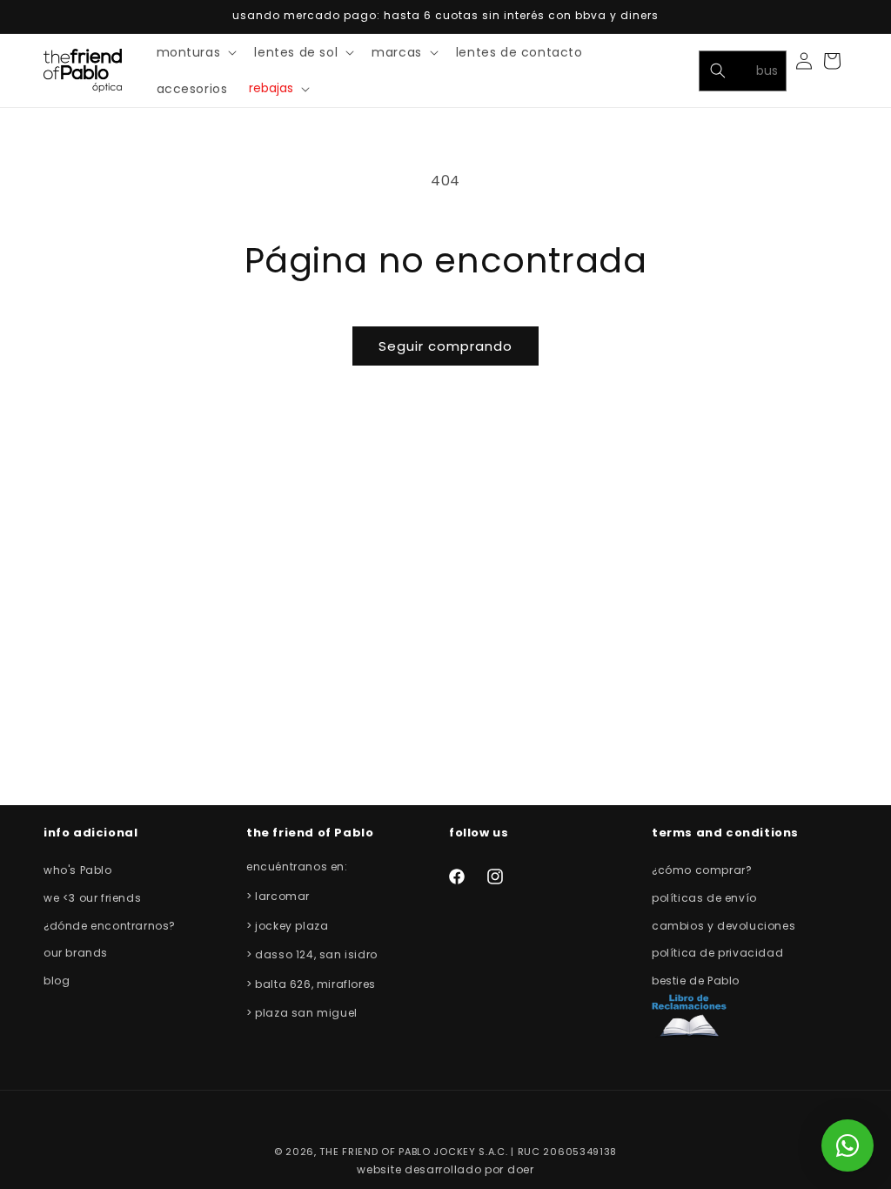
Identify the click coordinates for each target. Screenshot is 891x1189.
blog (57, 980)
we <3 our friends (92, 897)
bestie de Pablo (696, 980)
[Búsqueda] (718, 70)
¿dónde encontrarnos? (110, 925)
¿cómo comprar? (702, 870)
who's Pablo (78, 870)
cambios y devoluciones (723, 925)
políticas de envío (704, 897)
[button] (195, 52)
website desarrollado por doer (445, 1169)
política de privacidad (717, 952)
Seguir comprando (445, 346)
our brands (76, 952)
